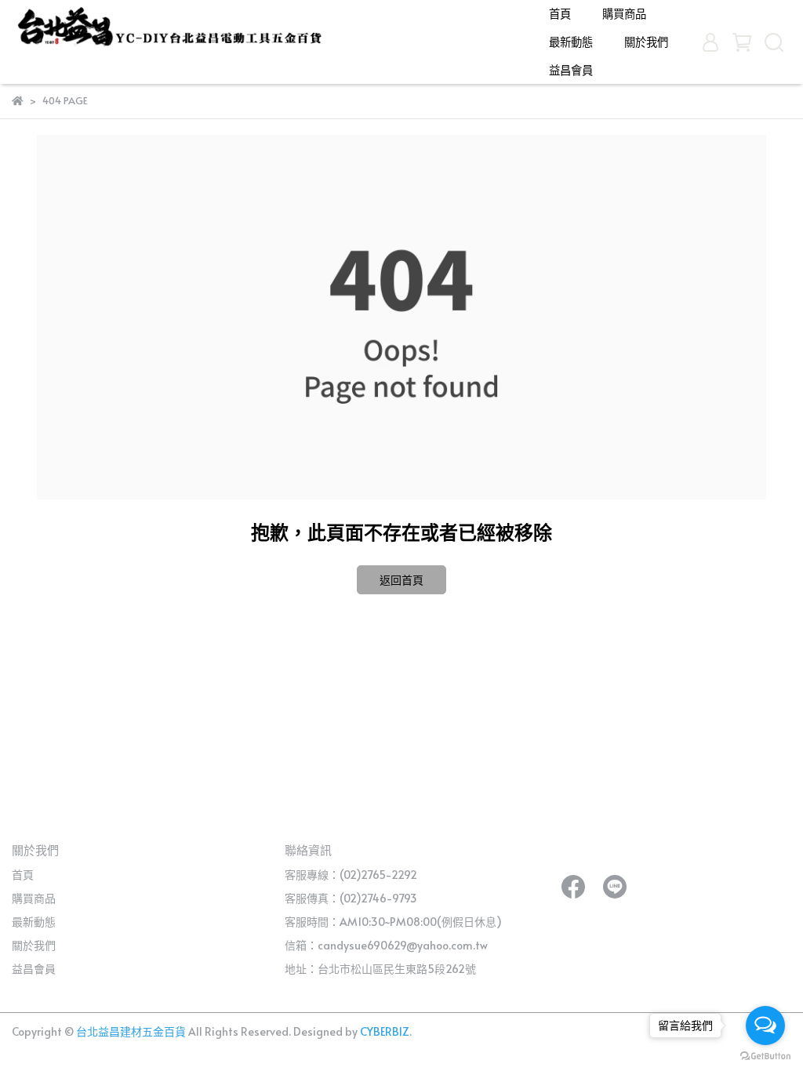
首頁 (560, 13)
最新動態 (571, 41)
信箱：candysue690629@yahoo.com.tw (386, 945)
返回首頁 (401, 579)
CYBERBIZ (384, 1031)
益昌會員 (571, 70)
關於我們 (646, 41)
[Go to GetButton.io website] (765, 1055)
